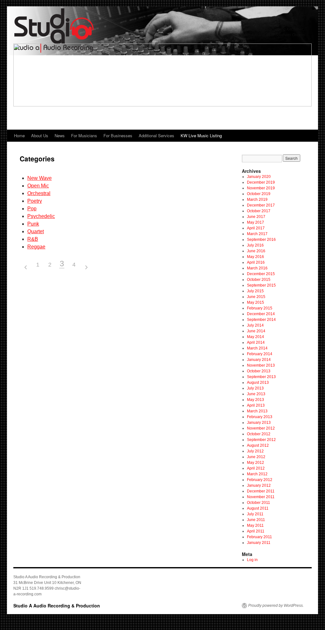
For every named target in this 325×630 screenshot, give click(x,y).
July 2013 (255, 388)
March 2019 (257, 199)
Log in (252, 560)
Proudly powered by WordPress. (276, 605)
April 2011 (255, 531)
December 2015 (261, 274)
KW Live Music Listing (201, 135)
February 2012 (259, 480)
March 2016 (257, 268)
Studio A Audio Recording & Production (56, 605)
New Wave (39, 178)
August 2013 (258, 382)
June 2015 (256, 297)
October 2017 (258, 211)
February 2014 (259, 354)
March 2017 (257, 234)
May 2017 (255, 222)
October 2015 (258, 279)
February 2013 (259, 417)
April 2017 (256, 228)
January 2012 (259, 485)
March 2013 (257, 411)
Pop (31, 208)
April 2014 (256, 342)
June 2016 (256, 251)
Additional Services (156, 135)
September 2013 (261, 377)
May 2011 (255, 525)
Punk (33, 224)
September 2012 (261, 439)
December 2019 (261, 182)
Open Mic (38, 185)
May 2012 (255, 462)
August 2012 (258, 445)
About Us (39, 135)
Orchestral (38, 193)
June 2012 (256, 457)
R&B (32, 239)
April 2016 (256, 262)
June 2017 (256, 216)
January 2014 (259, 359)
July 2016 (255, 245)
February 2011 (259, 537)
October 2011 (258, 502)
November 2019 (261, 188)
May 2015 (255, 302)
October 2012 (258, 434)
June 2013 (256, 394)
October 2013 (258, 371)
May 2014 (255, 337)
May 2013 (255, 399)
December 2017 (261, 205)
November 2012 (261, 428)
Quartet (35, 231)
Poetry (34, 201)
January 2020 (259, 176)
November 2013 (261, 365)
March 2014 (257, 348)
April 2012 (256, 468)
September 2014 (261, 319)
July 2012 (255, 451)
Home (19, 135)
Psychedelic (41, 216)
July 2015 (255, 291)
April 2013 (256, 405)
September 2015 (261, 285)
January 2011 (258, 542)
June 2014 (256, 331)
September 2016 (261, 239)
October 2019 (258, 194)
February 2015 (259, 308)
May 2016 (255, 256)
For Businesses (117, 135)
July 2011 (255, 514)
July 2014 (255, 325)
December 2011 (261, 491)
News (60, 135)
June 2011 (256, 520)
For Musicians (84, 135)
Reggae (36, 246)
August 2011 (258, 508)
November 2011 (261, 497)
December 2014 (261, 314)
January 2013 (259, 422)
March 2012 (257, 474)
